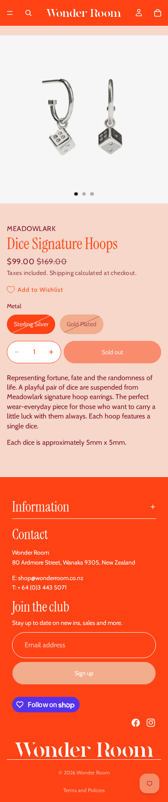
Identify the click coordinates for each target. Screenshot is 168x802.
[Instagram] (151, 723)
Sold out (112, 352)
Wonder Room (93, 772)
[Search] (28, 12)
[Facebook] (136, 723)
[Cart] (157, 12)
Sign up (84, 673)
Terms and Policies (84, 790)
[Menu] (10, 13)
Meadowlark (31, 229)
